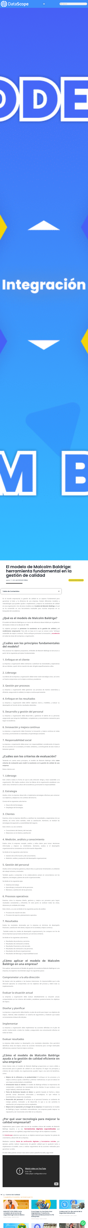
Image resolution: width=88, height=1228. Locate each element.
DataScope (9, 1135)
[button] (44, 3)
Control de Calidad (76, 580)
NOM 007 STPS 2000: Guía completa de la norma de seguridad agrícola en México (13, 1213)
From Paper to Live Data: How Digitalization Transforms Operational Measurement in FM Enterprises (42, 1213)
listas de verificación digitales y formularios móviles (36, 1141)
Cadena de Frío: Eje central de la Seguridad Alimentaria (70, 1212)
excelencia (55, 633)
